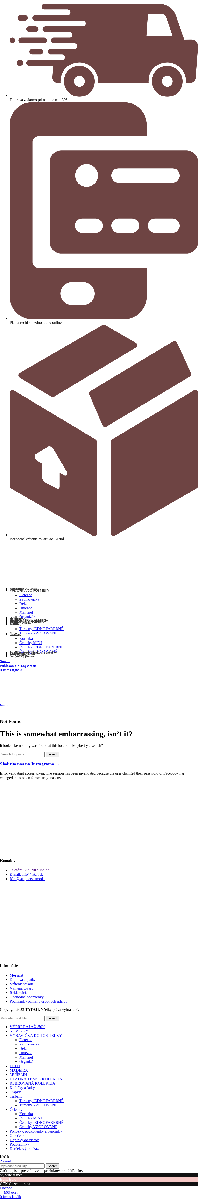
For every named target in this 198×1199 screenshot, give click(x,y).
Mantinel (26, 612)
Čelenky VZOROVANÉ (38, 1127)
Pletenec (25, 595)
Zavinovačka (29, 599)
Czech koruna (19, 1184)
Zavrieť (6, 1161)
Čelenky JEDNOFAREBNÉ (41, 647)
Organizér (27, 617)
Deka (23, 604)
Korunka (26, 638)
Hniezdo (25, 608)
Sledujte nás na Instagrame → (30, 763)
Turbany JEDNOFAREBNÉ (41, 629)
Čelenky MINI (30, 643)
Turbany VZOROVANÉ (38, 633)
